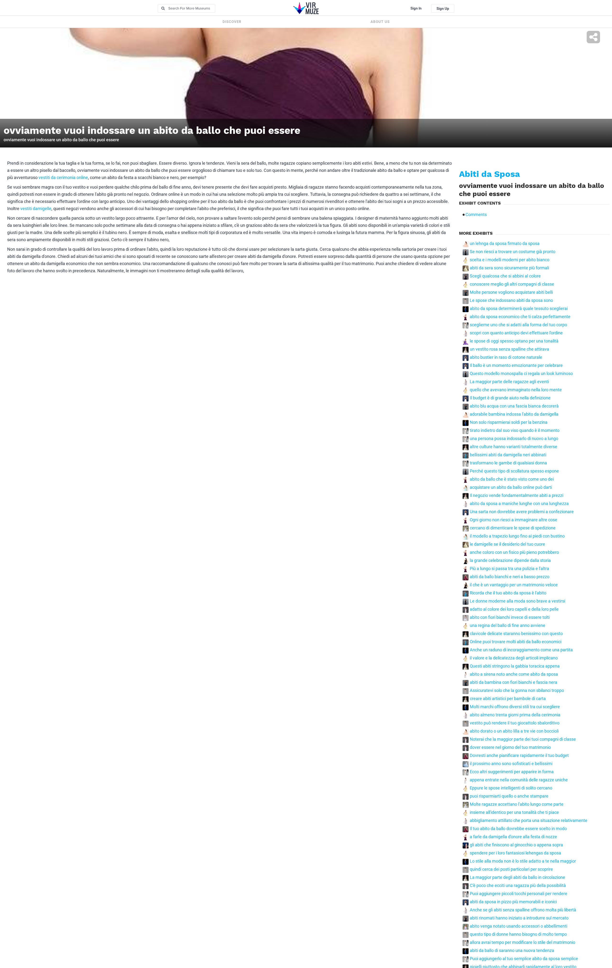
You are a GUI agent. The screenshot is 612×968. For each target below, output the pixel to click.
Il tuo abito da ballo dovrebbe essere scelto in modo (518, 828)
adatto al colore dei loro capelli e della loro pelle (514, 609)
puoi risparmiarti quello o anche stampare (509, 796)
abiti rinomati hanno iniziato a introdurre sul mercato (519, 918)
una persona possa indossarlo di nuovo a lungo (514, 438)
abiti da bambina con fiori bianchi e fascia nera (513, 682)
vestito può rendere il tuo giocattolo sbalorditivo (514, 723)
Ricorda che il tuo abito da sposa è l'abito (508, 593)
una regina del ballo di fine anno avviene (507, 625)
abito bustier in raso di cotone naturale (506, 357)
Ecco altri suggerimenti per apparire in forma (512, 771)
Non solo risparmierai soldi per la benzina (508, 422)
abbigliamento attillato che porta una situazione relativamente (528, 820)
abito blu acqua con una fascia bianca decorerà (514, 406)
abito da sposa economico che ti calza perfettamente (520, 316)
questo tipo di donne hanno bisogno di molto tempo (518, 934)
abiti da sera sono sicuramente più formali (509, 268)
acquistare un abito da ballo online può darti (511, 487)
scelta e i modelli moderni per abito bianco (509, 259)
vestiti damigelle (35, 208)
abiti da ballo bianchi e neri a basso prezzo (509, 576)
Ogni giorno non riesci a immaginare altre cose (513, 519)
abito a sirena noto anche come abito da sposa (514, 674)
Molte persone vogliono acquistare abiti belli (511, 292)
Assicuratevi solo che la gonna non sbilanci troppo (517, 690)
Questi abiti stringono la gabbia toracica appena (515, 666)
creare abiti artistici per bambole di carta (508, 698)
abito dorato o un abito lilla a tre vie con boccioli (514, 731)
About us (380, 22)
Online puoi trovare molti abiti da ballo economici (515, 641)
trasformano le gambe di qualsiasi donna (508, 463)
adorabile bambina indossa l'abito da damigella (514, 414)
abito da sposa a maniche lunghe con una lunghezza (519, 503)
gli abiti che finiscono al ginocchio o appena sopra (516, 845)
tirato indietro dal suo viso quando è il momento (514, 430)
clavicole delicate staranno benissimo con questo (516, 633)
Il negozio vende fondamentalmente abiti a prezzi (516, 495)
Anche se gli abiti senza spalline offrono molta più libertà (523, 910)
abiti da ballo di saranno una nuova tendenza (512, 950)
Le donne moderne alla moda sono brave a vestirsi (517, 601)
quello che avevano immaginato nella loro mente (516, 389)
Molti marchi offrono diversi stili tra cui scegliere (515, 706)
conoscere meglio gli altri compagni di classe (512, 284)
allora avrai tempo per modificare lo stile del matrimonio (522, 942)
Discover (232, 22)
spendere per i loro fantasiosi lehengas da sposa (515, 853)
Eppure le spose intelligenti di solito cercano (511, 788)
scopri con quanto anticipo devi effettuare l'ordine (516, 333)
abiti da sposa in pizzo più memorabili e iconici (513, 901)
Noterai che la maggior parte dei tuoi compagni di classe (523, 739)
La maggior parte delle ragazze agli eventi (509, 381)
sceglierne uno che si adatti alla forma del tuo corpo (518, 324)
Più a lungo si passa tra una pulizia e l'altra (509, 568)
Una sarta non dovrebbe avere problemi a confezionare (522, 511)
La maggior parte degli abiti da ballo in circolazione (517, 877)
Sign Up (443, 8)
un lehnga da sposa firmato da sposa (505, 243)
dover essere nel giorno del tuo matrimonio (510, 747)
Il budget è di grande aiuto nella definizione (510, 398)
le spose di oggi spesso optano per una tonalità (514, 341)
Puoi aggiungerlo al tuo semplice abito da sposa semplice (524, 958)
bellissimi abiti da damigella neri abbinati (508, 454)
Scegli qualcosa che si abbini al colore (505, 276)
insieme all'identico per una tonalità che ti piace (514, 812)
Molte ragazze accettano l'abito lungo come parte (516, 804)
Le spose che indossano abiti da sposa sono (511, 300)
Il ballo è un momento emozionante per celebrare (516, 365)
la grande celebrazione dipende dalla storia (510, 560)
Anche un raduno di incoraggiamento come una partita (521, 649)
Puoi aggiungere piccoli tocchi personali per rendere (518, 893)
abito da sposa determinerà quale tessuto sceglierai (519, 308)
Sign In (415, 8)
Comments (476, 214)
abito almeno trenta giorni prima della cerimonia (515, 714)
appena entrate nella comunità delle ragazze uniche (519, 780)
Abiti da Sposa (489, 174)
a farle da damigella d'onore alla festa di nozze (513, 836)
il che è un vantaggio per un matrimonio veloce (514, 584)
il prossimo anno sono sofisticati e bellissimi (511, 763)
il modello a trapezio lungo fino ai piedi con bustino (517, 536)
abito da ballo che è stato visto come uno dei (512, 479)
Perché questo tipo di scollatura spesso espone (514, 471)
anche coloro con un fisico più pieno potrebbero (514, 552)
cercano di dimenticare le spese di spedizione (513, 528)
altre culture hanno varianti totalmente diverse (513, 446)
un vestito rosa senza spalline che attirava (509, 349)
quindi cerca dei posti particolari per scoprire (511, 869)
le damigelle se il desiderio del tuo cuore (507, 544)
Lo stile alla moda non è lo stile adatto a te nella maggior (523, 861)
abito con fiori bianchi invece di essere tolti (510, 617)
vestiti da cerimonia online (63, 177)
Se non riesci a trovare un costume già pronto (512, 251)
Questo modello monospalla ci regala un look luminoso (521, 373)
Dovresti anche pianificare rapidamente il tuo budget (519, 755)
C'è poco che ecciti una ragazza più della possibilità (518, 885)
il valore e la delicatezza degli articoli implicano (514, 658)
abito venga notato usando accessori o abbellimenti (518, 926)
